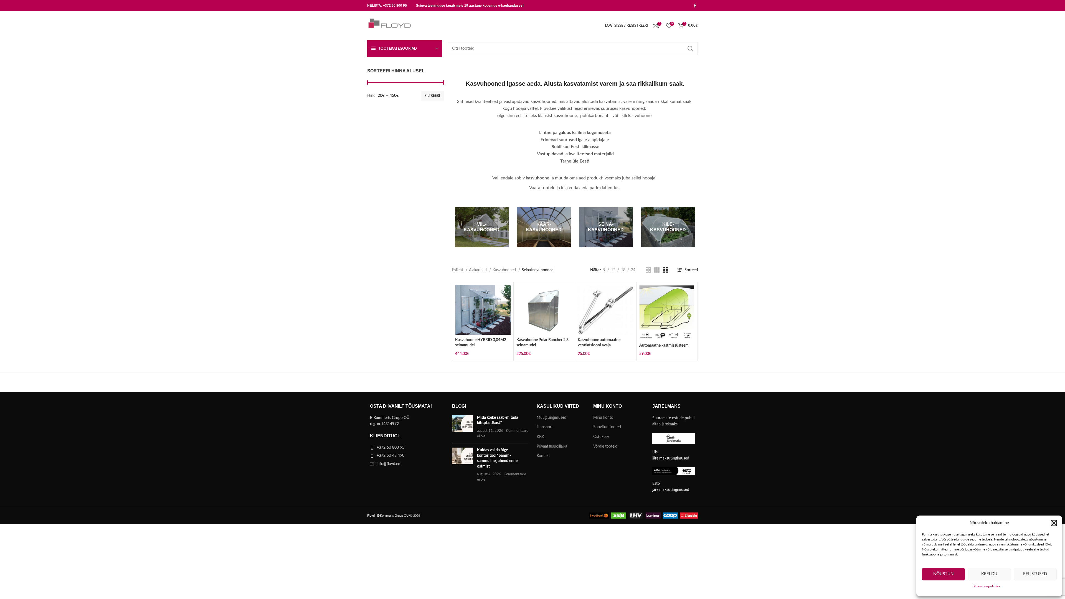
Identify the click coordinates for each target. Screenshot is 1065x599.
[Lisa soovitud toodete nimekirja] (506, 319)
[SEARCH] (690, 48)
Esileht (458, 270)
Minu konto (603, 418)
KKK (540, 437)
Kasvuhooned (505, 270)
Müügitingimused (551, 418)
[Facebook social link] (695, 5)
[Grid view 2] (648, 270)
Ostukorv (601, 437)
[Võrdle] (506, 294)
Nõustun (943, 574)
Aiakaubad (478, 270)
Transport (545, 427)
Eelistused (1035, 574)
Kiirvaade (506, 306)
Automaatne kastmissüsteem (664, 345)
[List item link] (405, 448)
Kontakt (543, 456)
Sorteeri (691, 270)
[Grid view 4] (665, 270)
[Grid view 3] (657, 270)
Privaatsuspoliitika (986, 586)
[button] (1054, 523)
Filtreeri (432, 95)
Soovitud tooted (607, 427)
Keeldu (989, 574)
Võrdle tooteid (605, 446)
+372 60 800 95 (395, 5)
